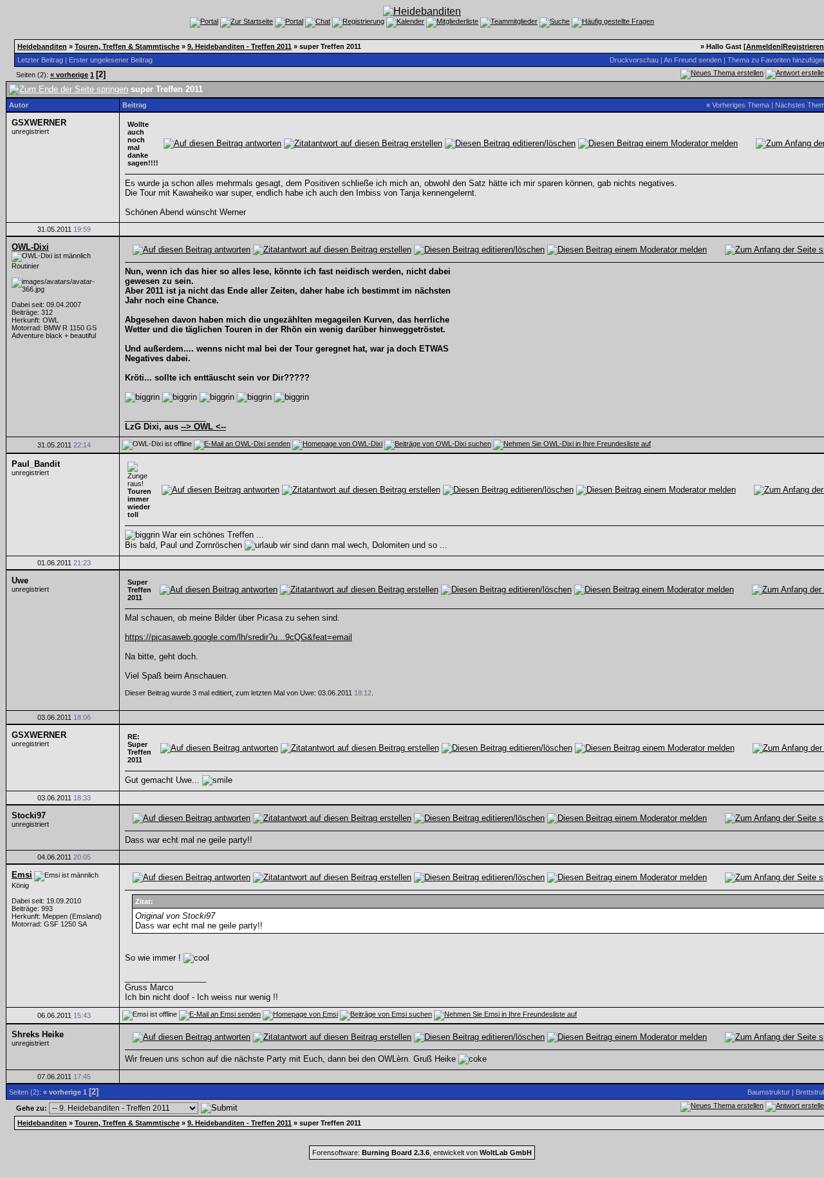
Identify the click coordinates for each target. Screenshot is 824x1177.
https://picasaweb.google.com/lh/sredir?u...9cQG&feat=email (238, 637)
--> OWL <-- (203, 426)
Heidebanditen (42, 46)
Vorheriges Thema (740, 105)
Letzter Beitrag (40, 60)
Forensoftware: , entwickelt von (422, 1152)
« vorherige (69, 75)
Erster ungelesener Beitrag (111, 60)
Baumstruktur (768, 1092)
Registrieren (803, 46)
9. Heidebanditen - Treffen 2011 (239, 46)
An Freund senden (693, 60)
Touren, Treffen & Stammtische (127, 46)
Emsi (22, 875)
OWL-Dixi (30, 247)
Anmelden (763, 46)
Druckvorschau (634, 60)
